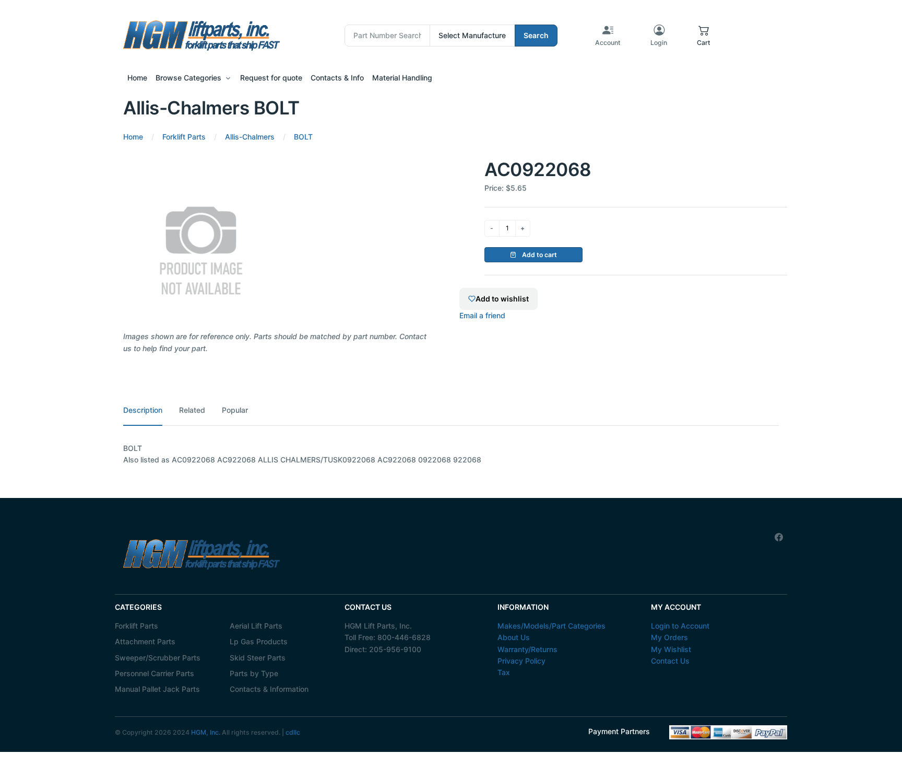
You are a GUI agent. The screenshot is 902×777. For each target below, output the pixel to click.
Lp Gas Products (259, 641)
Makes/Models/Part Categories (551, 625)
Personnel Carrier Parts (154, 673)
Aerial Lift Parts (256, 625)
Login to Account (680, 625)
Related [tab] (192, 409)
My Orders (669, 637)
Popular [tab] (235, 409)
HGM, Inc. (205, 732)
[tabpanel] (451, 454)
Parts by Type (254, 673)
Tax (503, 672)
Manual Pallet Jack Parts (157, 689)
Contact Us (670, 660)
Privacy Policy (521, 660)
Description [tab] (142, 409)
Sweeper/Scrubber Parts (157, 657)
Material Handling (402, 77)
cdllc (293, 732)
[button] (703, 36)
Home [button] (137, 77)
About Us (513, 637)
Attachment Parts (145, 641)
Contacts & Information (269, 689)
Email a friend (482, 315)
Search (536, 35)
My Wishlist (671, 649)
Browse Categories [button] (188, 77)
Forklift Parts (136, 625)
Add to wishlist (502, 298)
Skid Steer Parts (258, 657)
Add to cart (538, 255)
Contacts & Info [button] (337, 77)
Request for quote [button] (271, 77)
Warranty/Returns (527, 649)
